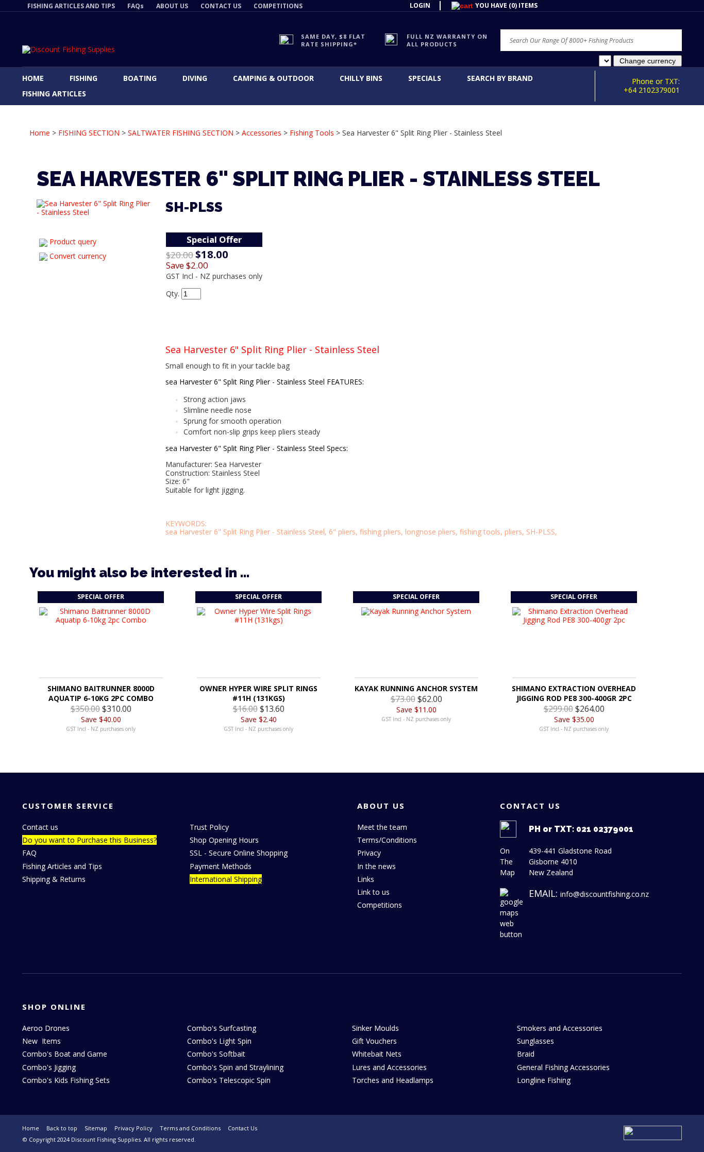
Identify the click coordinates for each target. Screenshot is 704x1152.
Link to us (373, 892)
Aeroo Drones (46, 1028)
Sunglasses (535, 1041)
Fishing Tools (312, 133)
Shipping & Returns (54, 879)
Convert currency (77, 256)
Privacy (369, 853)
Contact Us (242, 1128)
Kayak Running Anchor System (416, 688)
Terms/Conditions (387, 840)
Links (365, 879)
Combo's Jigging (49, 1067)
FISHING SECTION (89, 133)
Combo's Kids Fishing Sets (66, 1080)
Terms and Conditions (190, 1128)
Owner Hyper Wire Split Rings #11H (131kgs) (258, 693)
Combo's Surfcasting (221, 1028)
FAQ (29, 853)
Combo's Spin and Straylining (235, 1067)
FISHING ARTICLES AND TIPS (71, 6)
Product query (72, 241)
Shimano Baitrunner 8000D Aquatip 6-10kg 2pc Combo (101, 693)
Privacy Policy (133, 1128)
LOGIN (420, 5)
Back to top (61, 1128)
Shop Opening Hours (224, 840)
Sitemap (96, 1128)
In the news (376, 866)
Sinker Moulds (375, 1028)
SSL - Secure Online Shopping (239, 853)
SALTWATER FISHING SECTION (180, 133)
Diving (194, 78)
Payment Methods (221, 866)
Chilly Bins (361, 78)
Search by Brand (500, 78)
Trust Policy (209, 827)
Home (33, 78)
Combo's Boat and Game (64, 1054)
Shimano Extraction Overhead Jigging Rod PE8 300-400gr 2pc (574, 693)
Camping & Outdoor (273, 78)
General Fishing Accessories (563, 1067)
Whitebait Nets (376, 1054)
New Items (41, 1041)
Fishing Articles (54, 93)
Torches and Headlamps (392, 1080)
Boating (140, 78)
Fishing (83, 78)
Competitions (379, 905)
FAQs (135, 6)
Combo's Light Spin (219, 1041)
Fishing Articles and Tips (62, 866)
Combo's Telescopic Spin (229, 1080)
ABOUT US (172, 6)
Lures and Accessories (389, 1067)
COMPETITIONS (278, 6)
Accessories (261, 133)
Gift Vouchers (374, 1041)
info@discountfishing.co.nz (604, 894)
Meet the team (382, 827)
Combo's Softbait (216, 1054)
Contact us (40, 827)
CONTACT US (220, 6)
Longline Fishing (544, 1080)
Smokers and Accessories (559, 1028)
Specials (424, 78)
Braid (525, 1054)
